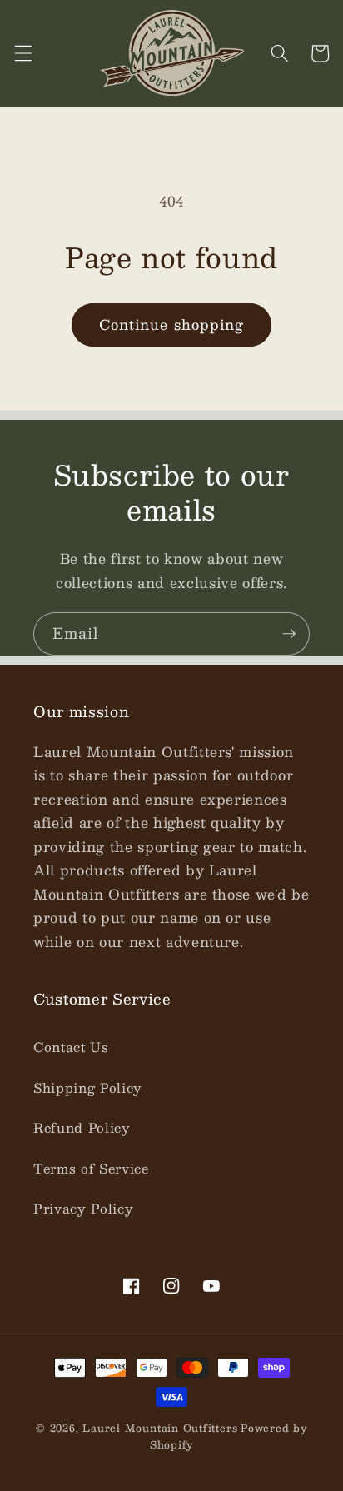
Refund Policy (82, 1128)
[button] (22, 53)
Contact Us (71, 1047)
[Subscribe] (289, 634)
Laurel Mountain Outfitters (159, 1427)
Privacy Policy (83, 1208)
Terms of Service (91, 1168)
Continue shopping (172, 324)
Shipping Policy (87, 1088)
